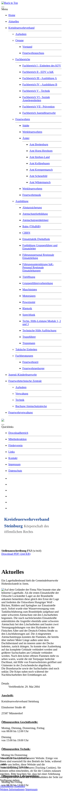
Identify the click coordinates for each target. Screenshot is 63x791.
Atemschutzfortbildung (35, 213)
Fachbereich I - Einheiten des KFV (41, 65)
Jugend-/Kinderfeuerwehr (22, 374)
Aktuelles (13, 21)
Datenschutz (15, 470)
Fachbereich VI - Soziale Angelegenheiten (36, 99)
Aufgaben (20, 34)
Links (11, 451)
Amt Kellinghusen (39, 163)
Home (11, 15)
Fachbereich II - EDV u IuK (38, 71)
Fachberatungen (24, 355)
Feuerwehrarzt (30, 362)
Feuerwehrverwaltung (20, 412)
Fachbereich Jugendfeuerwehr (39, 112)
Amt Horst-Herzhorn (40, 150)
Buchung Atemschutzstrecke (31, 406)
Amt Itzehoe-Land (39, 157)
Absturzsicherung (32, 207)
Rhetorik (27, 308)
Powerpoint (28, 302)
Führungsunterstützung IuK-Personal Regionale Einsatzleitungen (38, 267)
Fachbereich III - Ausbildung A (39, 78)
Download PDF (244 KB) (15, 553)
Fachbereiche (22, 59)
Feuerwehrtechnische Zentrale (25, 380)
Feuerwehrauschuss (33, 53)
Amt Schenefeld (38, 175)
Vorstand (27, 46)
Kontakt (12, 458)
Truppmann (28, 343)
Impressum (14, 464)
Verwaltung (21, 393)
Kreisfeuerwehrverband (21, 27)
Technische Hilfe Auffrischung (39, 330)
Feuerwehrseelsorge (33, 368)
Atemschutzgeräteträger (35, 220)
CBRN (26, 232)
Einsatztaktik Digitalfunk (36, 239)
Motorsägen (29, 295)
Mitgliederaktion (17, 439)
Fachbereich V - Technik (36, 90)
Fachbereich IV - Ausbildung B (39, 84)
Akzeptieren (6, 786)
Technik (19, 399)
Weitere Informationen (12, 789)
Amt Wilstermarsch (40, 182)
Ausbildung (21, 201)
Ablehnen (19, 786)
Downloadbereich (18, 432)
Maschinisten (29, 289)
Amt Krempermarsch (41, 169)
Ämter (25, 138)
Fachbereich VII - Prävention (38, 106)
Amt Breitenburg (38, 144)
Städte (25, 125)
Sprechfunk (28, 314)
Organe (19, 40)
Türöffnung (28, 276)
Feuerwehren (22, 119)
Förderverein (15, 445)
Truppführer (29, 336)
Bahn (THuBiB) (31, 226)
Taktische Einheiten (26, 349)
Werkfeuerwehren (32, 131)
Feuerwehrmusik (31, 194)
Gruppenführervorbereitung (37, 283)
